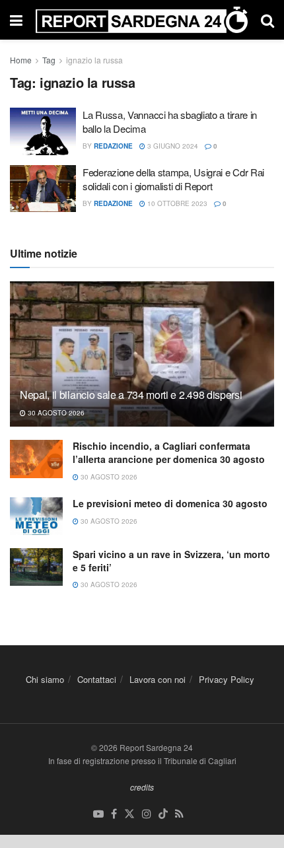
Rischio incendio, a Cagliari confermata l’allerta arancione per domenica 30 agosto (169, 452)
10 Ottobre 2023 (176, 203)
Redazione (113, 146)
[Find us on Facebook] (114, 814)
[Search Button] (267, 20)
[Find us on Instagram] (146, 814)
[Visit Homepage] (142, 19)
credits (142, 787)
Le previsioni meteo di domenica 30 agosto (170, 503)
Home (21, 59)
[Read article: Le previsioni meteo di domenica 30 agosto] (36, 516)
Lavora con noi (157, 679)
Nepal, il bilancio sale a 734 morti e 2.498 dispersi (131, 394)
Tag (48, 59)
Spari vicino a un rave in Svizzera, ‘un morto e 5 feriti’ (171, 561)
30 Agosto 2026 (55, 412)
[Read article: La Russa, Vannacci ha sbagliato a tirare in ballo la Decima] (43, 131)
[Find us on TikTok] (163, 814)
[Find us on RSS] (179, 814)
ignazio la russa (94, 59)
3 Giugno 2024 (171, 146)
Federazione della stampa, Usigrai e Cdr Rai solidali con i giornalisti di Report (173, 179)
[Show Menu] (16, 20)
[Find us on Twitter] (129, 814)
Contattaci (96, 679)
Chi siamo (45, 679)
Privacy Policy (226, 679)
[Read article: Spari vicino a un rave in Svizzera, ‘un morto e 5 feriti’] (36, 567)
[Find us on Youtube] (98, 814)
